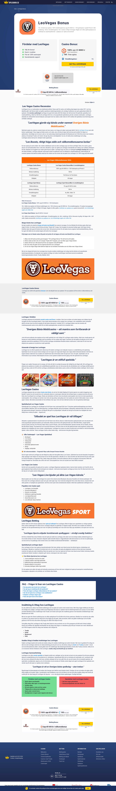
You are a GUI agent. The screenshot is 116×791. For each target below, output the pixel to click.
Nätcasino (58, 2)
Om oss (98, 754)
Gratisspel (62, 759)
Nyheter (108, 2)
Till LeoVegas (93, 89)
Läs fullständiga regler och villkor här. (61, 218)
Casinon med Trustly (46, 759)
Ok (88, 788)
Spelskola (100, 2)
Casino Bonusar (79, 2)
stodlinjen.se (41, 31)
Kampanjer (81, 754)
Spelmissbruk (81, 759)
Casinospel (44, 763)
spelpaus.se (92, 30)
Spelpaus (80, 763)
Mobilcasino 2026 (46, 761)
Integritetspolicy (19, 758)
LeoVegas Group (83, 130)
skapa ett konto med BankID (46, 225)
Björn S (92, 102)
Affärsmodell (99, 756)
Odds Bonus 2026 (64, 754)
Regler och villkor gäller (82, 30)
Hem (15, 8)
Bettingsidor (68, 2)
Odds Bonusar (90, 2)
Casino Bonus (45, 754)
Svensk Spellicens (46, 756)
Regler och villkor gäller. (80, 94)
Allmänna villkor (100, 759)
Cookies (12, 758)
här (83, 788)
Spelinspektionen (50, 31)
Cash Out (61, 761)
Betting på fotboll (64, 756)
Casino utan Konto (46, 392)
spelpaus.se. (46, 218)
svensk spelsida (37, 655)
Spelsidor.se (13, 756)
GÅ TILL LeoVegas (77, 64)
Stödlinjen (80, 761)
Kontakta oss (99, 752)
